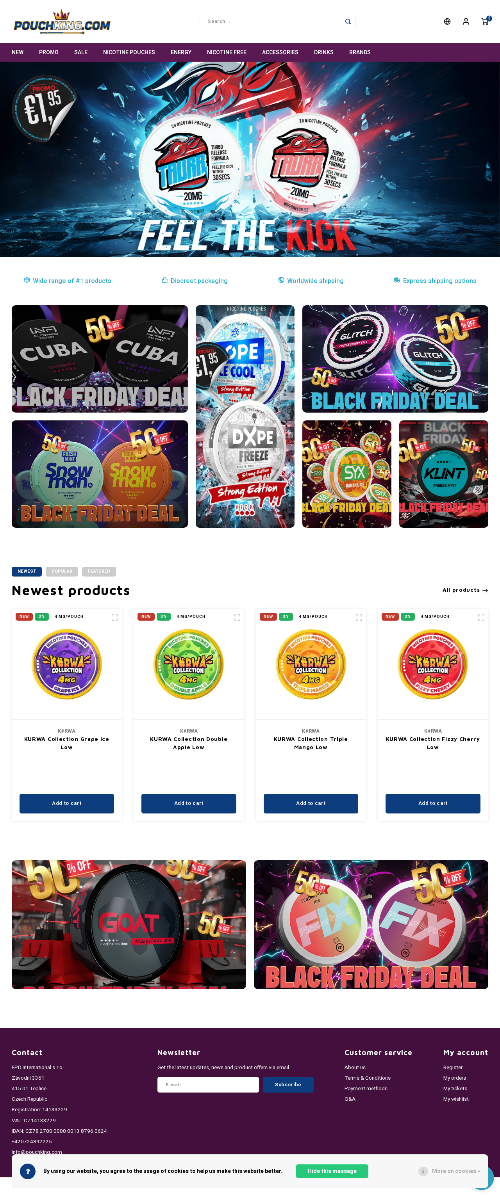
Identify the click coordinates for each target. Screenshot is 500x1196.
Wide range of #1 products (72, 281)
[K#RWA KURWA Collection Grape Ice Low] (67, 664)
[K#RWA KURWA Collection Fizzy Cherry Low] (433, 664)
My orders (454, 1078)
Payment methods (366, 1089)
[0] (484, 21)
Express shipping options (440, 281)
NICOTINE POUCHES (129, 52)
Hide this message (332, 1171)
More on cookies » (456, 1171)
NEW (17, 52)
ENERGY (181, 52)
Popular (62, 571)
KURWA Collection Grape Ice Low (66, 742)
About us (355, 1067)
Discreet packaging (199, 281)
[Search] (348, 21)
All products (461, 589)
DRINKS (324, 52)
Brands (360, 52)
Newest (27, 571)
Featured (99, 571)
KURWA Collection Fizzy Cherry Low (433, 742)
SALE (81, 52)
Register (452, 1067)
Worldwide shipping (315, 281)
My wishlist (456, 1099)
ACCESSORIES (280, 52)
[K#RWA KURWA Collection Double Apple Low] (189, 664)
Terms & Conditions (368, 1078)
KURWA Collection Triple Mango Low (311, 742)
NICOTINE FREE (226, 52)
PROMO (49, 52)
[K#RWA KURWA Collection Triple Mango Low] (311, 664)
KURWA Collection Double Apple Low (188, 742)
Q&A (350, 1099)
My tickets (455, 1089)
